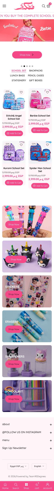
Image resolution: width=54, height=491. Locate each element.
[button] (21, 66)
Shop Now (13, 224)
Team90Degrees (37, 476)
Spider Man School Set (40, 170)
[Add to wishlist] (21, 92)
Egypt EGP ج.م (17, 466)
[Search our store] (44, 6)
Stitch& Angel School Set (14, 117)
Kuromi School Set (13, 168)
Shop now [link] (25, 54)
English (38, 466)
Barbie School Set (40, 115)
